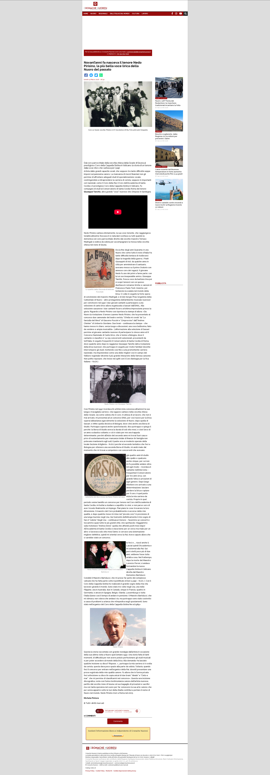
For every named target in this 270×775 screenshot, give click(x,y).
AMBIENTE (158, 131)
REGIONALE (103, 13)
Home (86, 13)
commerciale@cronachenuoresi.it (139, 52)
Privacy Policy (89, 771)
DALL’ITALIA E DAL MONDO (119, 13)
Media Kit (109, 771)
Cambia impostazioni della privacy (124, 771)
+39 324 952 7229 (123, 54)
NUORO (93, 13)
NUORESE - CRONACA (161, 166)
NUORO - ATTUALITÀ (161, 98)
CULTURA (135, 13)
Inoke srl (93, 768)
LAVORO (145, 13)
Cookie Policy (100, 771)
